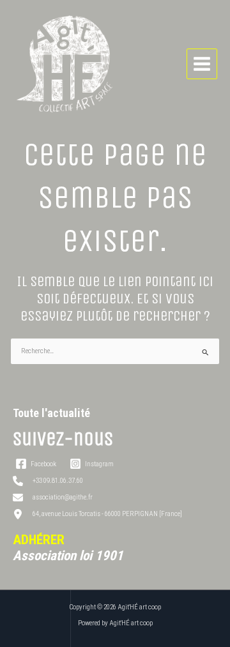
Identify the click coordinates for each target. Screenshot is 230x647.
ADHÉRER (39, 539)
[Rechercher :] (115, 351)
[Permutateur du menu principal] (202, 64)
